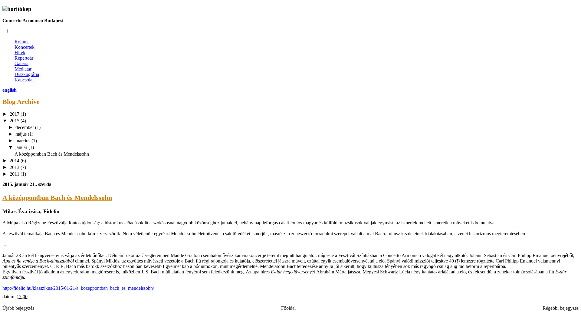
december (25, 127)
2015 (15, 120)
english (9, 90)
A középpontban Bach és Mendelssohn (52, 154)
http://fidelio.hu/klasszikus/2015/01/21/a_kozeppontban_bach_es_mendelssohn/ (78, 288)
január (21, 147)
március (23, 140)
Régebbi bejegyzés (561, 308)
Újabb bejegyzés (18, 308)
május (21, 134)
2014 (15, 160)
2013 (15, 167)
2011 (15, 174)
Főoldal (288, 308)
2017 (15, 114)
